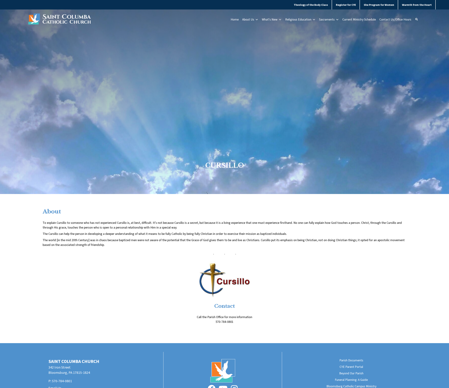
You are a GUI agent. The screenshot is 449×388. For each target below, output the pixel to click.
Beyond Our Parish (351, 373)
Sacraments (327, 19)
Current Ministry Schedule (359, 19)
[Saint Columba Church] (59, 20)
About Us (248, 19)
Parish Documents (351, 360)
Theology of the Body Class (311, 5)
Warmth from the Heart (417, 5)
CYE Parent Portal (351, 367)
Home (235, 19)
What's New (269, 19)
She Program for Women (379, 5)
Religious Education (298, 19)
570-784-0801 (62, 381)
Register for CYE (346, 5)
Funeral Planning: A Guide (351, 380)
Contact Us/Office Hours (395, 19)
